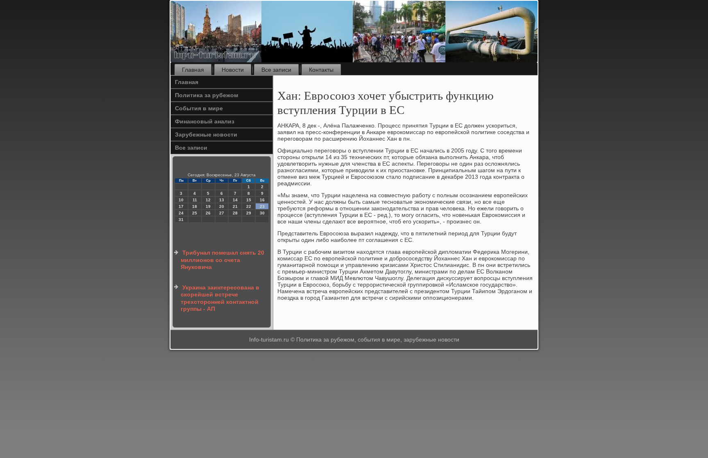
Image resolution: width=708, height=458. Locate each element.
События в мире (199, 108)
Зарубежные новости (206, 134)
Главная (193, 69)
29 (248, 213)
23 (262, 206)
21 (235, 206)
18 (194, 206)
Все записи (276, 69)
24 (181, 213)
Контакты (321, 69)
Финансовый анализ (204, 121)
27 (221, 213)
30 (262, 213)
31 (181, 219)
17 (181, 206)
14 (235, 200)
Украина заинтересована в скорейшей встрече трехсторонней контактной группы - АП (220, 298)
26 (208, 213)
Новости (233, 69)
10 (181, 200)
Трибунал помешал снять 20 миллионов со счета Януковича (222, 259)
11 (195, 200)
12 (208, 200)
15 (248, 200)
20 (221, 206)
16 (262, 200)
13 (221, 200)
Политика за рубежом (206, 95)
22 (248, 206)
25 (194, 213)
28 (235, 213)
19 (208, 206)
